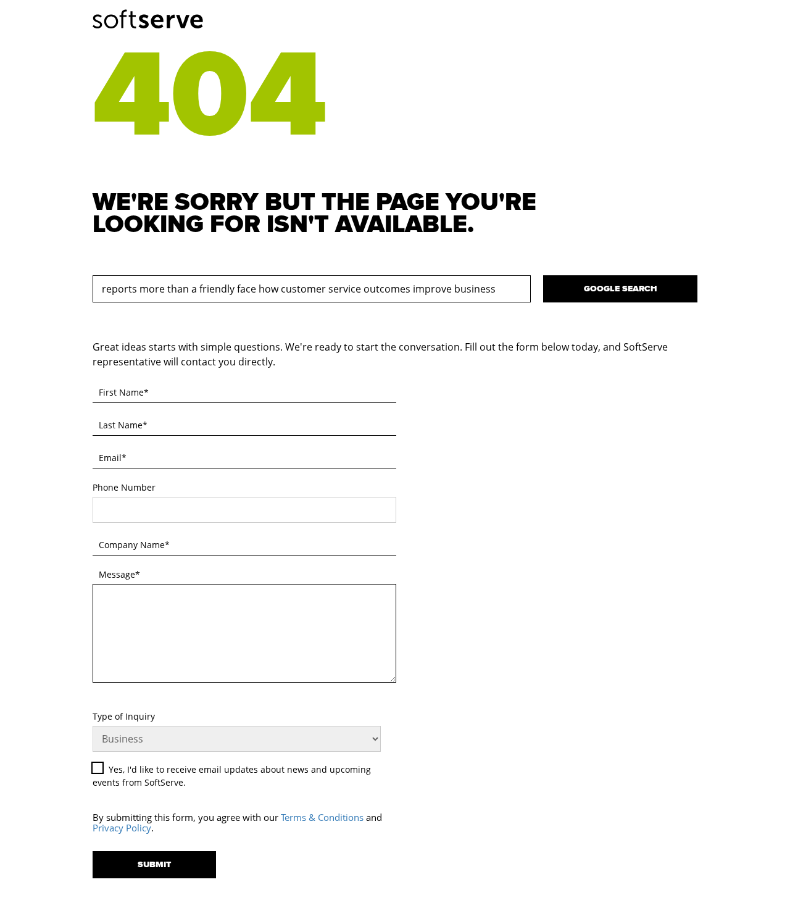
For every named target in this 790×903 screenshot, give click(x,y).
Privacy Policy (122, 828)
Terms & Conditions (322, 817)
